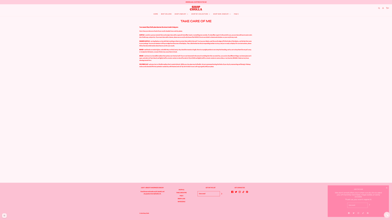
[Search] (379, 8)
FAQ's (236, 14)
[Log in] (383, 8)
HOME (156, 14)
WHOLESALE (181, 201)
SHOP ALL (181, 190)
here (150, 60)
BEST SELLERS (166, 14)
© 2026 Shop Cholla (144, 213)
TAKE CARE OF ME (181, 193)
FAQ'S (181, 196)
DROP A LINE (181, 199)
